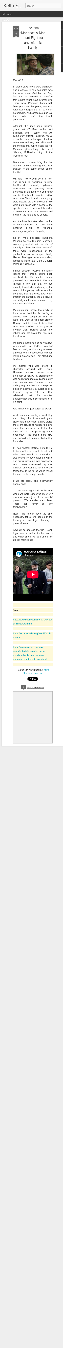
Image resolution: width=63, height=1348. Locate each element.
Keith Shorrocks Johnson (36, 671)
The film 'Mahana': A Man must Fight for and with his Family (33, 37)
